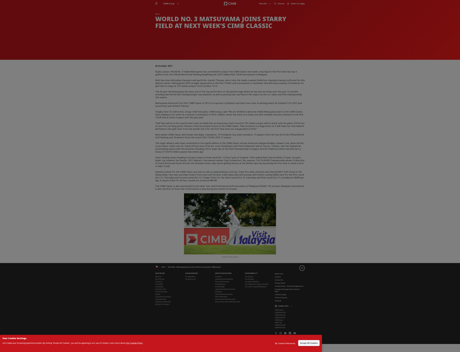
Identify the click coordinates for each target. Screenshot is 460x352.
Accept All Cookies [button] (309, 343)
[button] (285, 343)
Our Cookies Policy (134, 343)
